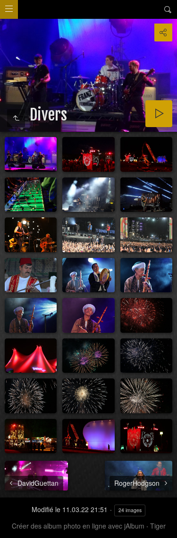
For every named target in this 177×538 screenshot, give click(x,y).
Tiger (158, 525)
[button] (11, 526)
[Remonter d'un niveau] (16, 118)
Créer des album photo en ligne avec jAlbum (78, 525)
